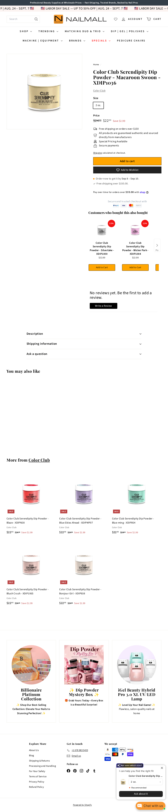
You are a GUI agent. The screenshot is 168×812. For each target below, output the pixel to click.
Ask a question (37, 354)
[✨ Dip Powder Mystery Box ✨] (84, 664)
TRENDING (47, 31)
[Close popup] (162, 768)
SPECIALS (100, 40)
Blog (31, 755)
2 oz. (98, 105)
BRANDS (76, 40)
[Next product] (157, 245)
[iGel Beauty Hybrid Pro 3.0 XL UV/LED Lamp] (136, 664)
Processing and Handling (42, 766)
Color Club (99, 90)
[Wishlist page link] (115, 19)
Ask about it (141, 794)
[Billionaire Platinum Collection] (31, 664)
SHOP (24, 31)
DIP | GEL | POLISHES (128, 31)
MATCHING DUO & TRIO (83, 31)
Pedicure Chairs (131, 40)
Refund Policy (36, 787)
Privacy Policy (36, 781)
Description (35, 334)
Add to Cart (102, 267)
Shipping (97, 152)
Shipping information (42, 344)
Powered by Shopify (82, 804)
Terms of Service (37, 776)
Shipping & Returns (39, 760)
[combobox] (23, 19)
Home (96, 64)
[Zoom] (44, 91)
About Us (34, 750)
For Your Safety (37, 771)
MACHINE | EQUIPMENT (41, 40)
